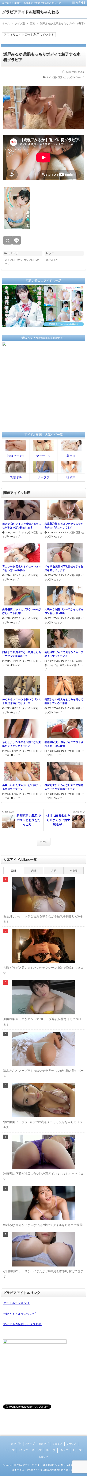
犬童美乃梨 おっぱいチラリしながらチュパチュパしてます (64, 525)
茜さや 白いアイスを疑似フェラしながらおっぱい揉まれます (21, 525)
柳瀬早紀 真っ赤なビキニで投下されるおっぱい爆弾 (64, 744)
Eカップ (10, 1450)
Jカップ (77, 1450)
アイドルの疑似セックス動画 (22, 1324)
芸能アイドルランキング (19, 1313)
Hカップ (50, 1450)
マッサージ (43, 456)
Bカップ (44, 1443)
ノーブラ (43, 477)
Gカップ (37, 1450)
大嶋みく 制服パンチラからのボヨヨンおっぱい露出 (64, 611)
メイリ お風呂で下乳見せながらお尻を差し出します (64, 568)
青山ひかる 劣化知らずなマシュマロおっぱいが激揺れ (21, 568)
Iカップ (64, 1450)
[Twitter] (7, 240)
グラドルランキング (16, 1303)
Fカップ (23, 1450)
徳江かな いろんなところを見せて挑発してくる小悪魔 (64, 701)
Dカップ (71, 1443)
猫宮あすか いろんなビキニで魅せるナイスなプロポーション (64, 787)
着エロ (71, 456)
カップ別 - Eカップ (74, 77)
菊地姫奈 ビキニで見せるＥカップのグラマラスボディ (64, 654)
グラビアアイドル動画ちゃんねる (30, 12)
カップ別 (16, 1443)
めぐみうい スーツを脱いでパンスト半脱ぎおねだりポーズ (21, 701)
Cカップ (57, 1443)
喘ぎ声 (71, 477)
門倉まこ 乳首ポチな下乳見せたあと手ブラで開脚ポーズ (21, 654)
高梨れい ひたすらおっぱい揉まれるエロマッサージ (21, 787)
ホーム (43, 841)
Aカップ (30, 1443)
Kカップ (43, 1456)
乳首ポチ (16, 477)
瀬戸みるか (52, 259)
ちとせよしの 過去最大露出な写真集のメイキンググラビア (21, 744)
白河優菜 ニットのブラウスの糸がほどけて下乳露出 (21, 611)
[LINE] (16, 240)
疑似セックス (16, 456)
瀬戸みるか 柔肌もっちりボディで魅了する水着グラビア (41, 57)
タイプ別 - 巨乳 (54, 77)
